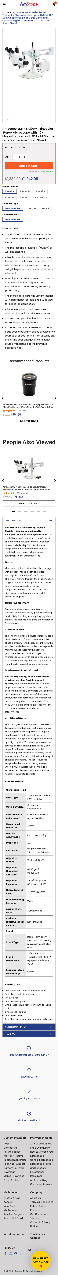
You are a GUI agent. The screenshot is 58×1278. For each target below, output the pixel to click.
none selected (13, 208)
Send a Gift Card (13, 1218)
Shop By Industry (40, 1147)
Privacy (34, 1210)
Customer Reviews (41, 1184)
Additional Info (15, 1027)
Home (5, 12)
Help (6, 1143)
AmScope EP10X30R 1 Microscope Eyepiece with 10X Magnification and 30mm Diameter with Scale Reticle (28, 405)
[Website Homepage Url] (29, 4)
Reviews (10, 1034)
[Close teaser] (29, 1249)
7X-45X (9, 191)
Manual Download (14, 1176)
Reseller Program (14, 1214)
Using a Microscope (41, 1160)
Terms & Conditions (41, 1202)
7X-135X (10, 197)
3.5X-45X (25, 191)
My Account (11, 1210)
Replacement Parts (15, 1160)
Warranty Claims (13, 1156)
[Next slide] (55, 398)
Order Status (11, 1180)
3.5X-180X (41, 197)
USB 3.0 (46, 208)
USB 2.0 (31, 208)
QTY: (7, 157)
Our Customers (39, 1214)
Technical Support (14, 1164)
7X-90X (40, 191)
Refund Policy (38, 1206)
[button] (41, 1261)
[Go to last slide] (3, 398)
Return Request (13, 1151)
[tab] (13, 511)
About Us (35, 1198)
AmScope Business (41, 1143)
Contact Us (10, 1147)
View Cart (9, 1206)
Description (13, 520)
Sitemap (35, 1218)
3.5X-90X (25, 197)
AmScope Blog (38, 1180)
